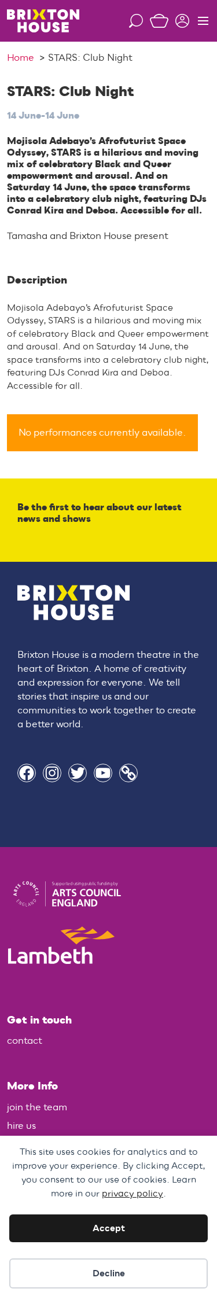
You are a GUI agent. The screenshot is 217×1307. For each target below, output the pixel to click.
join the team (37, 1107)
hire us (21, 1126)
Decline (109, 1273)
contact (24, 1041)
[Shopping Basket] (155, 20)
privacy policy (132, 1193)
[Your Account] (178, 20)
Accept (109, 1228)
